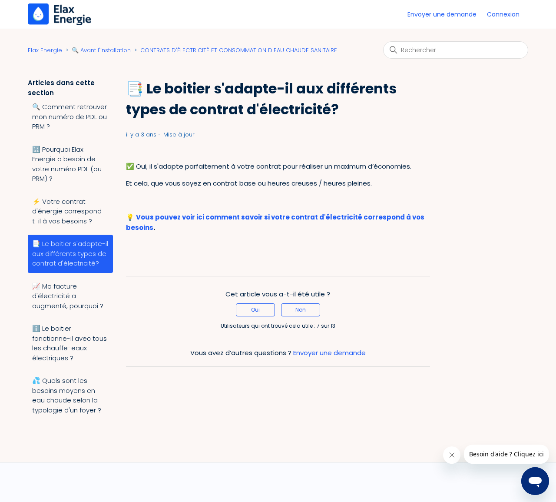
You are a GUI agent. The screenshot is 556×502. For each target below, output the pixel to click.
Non (300, 309)
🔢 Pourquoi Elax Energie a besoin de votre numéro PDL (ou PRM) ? (67, 164)
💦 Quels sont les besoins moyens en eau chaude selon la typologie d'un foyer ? (66, 395)
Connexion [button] (503, 14)
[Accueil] (59, 13)
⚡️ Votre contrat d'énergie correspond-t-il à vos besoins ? (68, 211)
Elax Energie (45, 50)
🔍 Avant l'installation (101, 50)
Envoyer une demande (442, 14)
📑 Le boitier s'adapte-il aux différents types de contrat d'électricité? (70, 253)
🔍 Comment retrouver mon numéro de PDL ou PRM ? (69, 116)
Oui (255, 309)
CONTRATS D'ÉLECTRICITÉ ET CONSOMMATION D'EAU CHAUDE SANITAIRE (238, 50)
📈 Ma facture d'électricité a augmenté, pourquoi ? (67, 296)
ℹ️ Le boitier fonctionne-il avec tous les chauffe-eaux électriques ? (69, 343)
